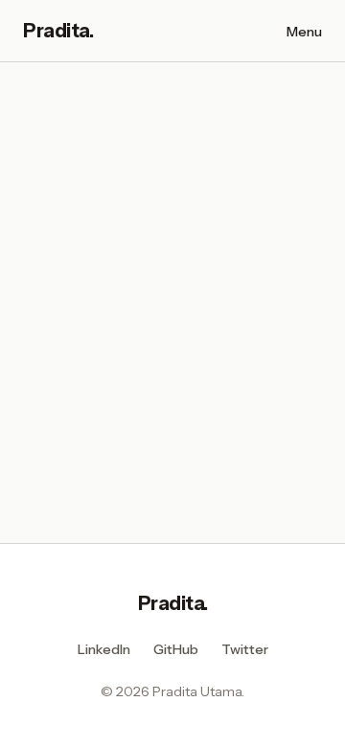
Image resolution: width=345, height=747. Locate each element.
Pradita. (173, 603)
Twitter (244, 649)
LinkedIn (104, 649)
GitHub (175, 649)
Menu (304, 31)
